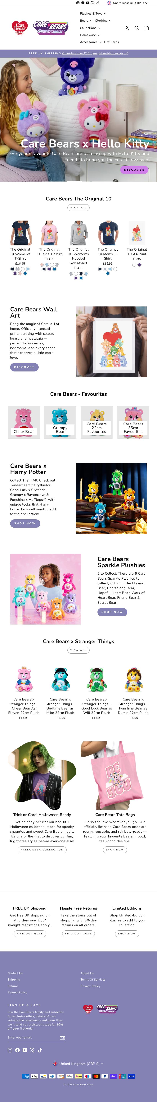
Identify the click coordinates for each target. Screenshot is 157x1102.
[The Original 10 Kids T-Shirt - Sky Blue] (47, 264)
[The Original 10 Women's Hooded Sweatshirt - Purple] (76, 278)
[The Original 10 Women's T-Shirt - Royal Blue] (25, 273)
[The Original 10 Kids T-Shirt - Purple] (49, 269)
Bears (84, 21)
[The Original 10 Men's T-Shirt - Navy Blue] (100, 269)
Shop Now (115, 849)
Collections (88, 28)
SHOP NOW (25, 523)
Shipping (14, 979)
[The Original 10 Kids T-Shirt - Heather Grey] (57, 264)
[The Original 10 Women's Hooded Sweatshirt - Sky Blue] (86, 273)
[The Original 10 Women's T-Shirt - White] (23, 269)
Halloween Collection (42, 849)
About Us (87, 973)
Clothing (101, 21)
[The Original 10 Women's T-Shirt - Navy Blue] (12, 269)
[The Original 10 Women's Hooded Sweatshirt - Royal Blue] (81, 278)
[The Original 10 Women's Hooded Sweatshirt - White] (76, 273)
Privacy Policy (90, 986)
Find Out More (29, 933)
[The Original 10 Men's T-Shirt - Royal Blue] (108, 273)
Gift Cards (111, 42)
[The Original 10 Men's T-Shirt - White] (115, 269)
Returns (13, 986)
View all (78, 207)
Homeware (88, 35)
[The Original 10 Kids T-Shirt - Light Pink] (41, 264)
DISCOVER (24, 367)
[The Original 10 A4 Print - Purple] (139, 264)
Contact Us (15, 973)
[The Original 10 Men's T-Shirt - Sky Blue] (110, 269)
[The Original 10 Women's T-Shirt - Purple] (15, 273)
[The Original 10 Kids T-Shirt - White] (52, 264)
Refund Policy (17, 992)
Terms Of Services (93, 979)
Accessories (89, 42)
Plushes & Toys (91, 13)
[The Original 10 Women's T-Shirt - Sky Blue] (28, 269)
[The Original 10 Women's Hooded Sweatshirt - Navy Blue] (81, 273)
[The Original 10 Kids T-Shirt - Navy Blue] (44, 269)
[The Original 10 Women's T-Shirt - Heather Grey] (17, 269)
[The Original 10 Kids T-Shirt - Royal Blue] (54, 269)
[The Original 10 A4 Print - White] (134, 264)
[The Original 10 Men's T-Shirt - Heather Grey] (105, 269)
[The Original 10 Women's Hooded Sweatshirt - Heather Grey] (71, 273)
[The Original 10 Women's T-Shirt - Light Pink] (20, 273)
